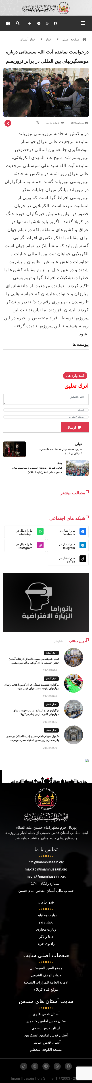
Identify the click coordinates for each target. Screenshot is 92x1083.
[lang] (7, 23)
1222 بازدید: (53, 122)
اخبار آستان (28, 39)
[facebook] (55, 23)
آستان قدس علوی (46, 1014)
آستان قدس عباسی (46, 1042)
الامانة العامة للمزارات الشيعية (46, 982)
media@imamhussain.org (46, 876)
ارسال (71, 427)
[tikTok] (23, 1066)
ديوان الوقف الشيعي (46, 975)
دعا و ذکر (46, 936)
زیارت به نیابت (46, 915)
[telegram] (39, 23)
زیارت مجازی (46, 929)
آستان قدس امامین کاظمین (46, 1021)
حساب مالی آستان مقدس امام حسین (46, 891)
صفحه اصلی (70, 39)
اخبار (48, 39)
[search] (17, 23)
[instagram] (34, 1066)
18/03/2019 (77, 122)
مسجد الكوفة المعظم (46, 1049)
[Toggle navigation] (83, 23)
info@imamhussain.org (46, 862)
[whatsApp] (47, 23)
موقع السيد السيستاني (46, 968)
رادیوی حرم (46, 943)
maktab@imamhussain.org (46, 869)
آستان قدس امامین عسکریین (46, 1035)
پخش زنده (46, 922)
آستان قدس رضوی (46, 1028)
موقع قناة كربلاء (46, 989)
